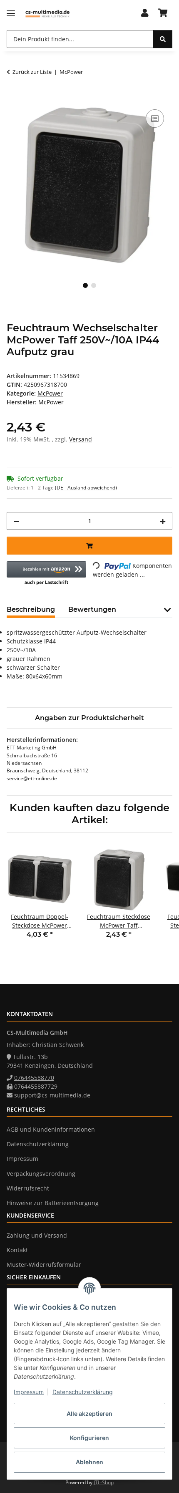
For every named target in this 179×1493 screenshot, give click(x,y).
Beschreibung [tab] (31, 609)
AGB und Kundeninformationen (51, 1129)
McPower (50, 393)
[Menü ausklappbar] (11, 13)
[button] (145, 13)
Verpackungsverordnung (41, 1174)
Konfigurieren (89, 1437)
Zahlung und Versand (37, 1235)
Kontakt (17, 1250)
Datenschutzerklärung (82, 1391)
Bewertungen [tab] (92, 609)
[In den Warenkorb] (13, 98)
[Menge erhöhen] (163, 521)
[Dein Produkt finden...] (162, 39)
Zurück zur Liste (32, 72)
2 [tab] (93, 285)
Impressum (29, 1391)
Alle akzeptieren (89, 1413)
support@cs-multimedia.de (52, 1095)
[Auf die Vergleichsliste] (155, 118)
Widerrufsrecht (28, 1188)
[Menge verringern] (16, 521)
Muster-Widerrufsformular (44, 1265)
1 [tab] (85, 285)
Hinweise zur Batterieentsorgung (53, 1203)
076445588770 (34, 1078)
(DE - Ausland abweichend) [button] (86, 487)
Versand (80, 439)
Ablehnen (89, 1461)
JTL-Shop (104, 1482)
